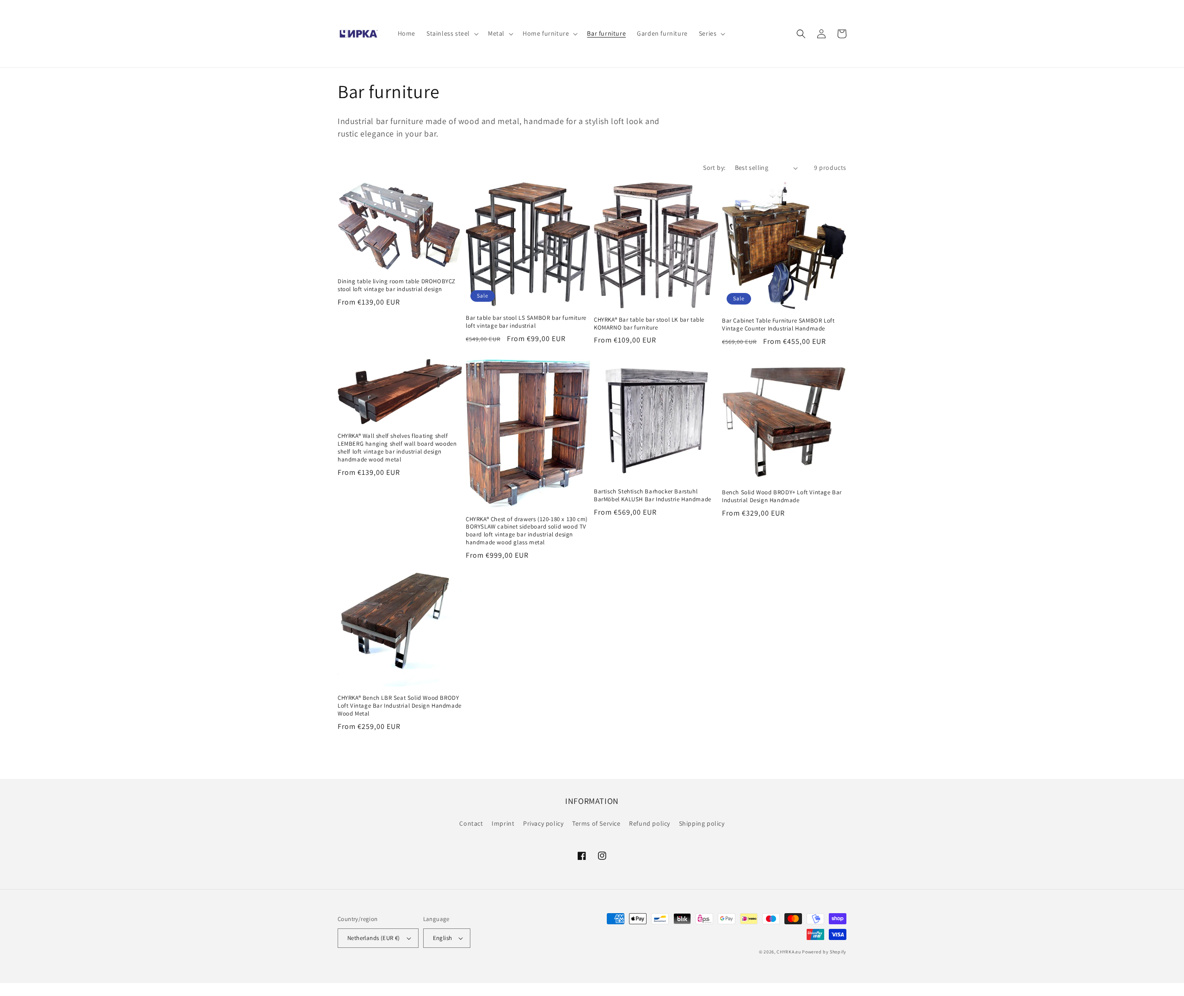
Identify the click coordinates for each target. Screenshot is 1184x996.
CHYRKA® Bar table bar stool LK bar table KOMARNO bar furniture (649, 323)
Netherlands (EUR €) (373, 938)
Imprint (503, 823)
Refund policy (649, 823)
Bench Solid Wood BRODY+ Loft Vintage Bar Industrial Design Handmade (782, 496)
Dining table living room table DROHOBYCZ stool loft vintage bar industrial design (397, 285)
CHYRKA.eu (789, 952)
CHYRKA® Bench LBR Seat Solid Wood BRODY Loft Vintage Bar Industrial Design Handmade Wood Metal (400, 705)
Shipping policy (702, 823)
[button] (451, 33)
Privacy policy (543, 823)
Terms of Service (596, 823)
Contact (471, 823)
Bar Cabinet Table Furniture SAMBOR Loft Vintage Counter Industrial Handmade (778, 324)
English (442, 938)
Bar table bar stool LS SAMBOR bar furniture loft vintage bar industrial (526, 322)
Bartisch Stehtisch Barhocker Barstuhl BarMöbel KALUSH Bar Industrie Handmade (652, 495)
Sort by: (714, 167)
